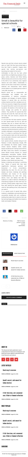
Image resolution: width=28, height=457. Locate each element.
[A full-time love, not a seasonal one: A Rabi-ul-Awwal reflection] (5, 276)
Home (4, 11)
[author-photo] (14, 237)
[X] (19, 29)
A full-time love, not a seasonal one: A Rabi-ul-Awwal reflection (17, 278)
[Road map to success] (5, 261)
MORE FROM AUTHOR (19, 253)
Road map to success (17, 260)
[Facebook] (13, 29)
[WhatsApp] (21, 210)
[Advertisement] (14, 47)
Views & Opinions (13, 11)
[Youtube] (16, 359)
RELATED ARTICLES (7, 253)
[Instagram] (7, 359)
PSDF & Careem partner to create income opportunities (21, 223)
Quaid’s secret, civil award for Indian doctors (18, 268)
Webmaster (6, 27)
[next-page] (8, 286)
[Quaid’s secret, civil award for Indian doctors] (5, 268)
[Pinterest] (24, 29)
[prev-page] (3, 286)
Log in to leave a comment (14, 297)
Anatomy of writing (7, 221)
